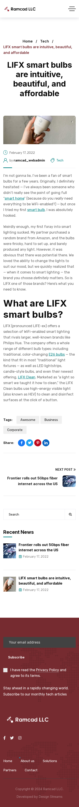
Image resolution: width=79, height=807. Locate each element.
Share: (8, 443)
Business (51, 420)
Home (28, 41)
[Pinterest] (37, 442)
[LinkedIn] (45, 442)
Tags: (8, 420)
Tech (44, 41)
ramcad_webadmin (29, 160)
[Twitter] (29, 442)
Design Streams (51, 797)
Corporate (15, 430)
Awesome (27, 420)
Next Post (64, 470)
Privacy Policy (47, 670)
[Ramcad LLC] (19, 9)
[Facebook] (21, 442)
